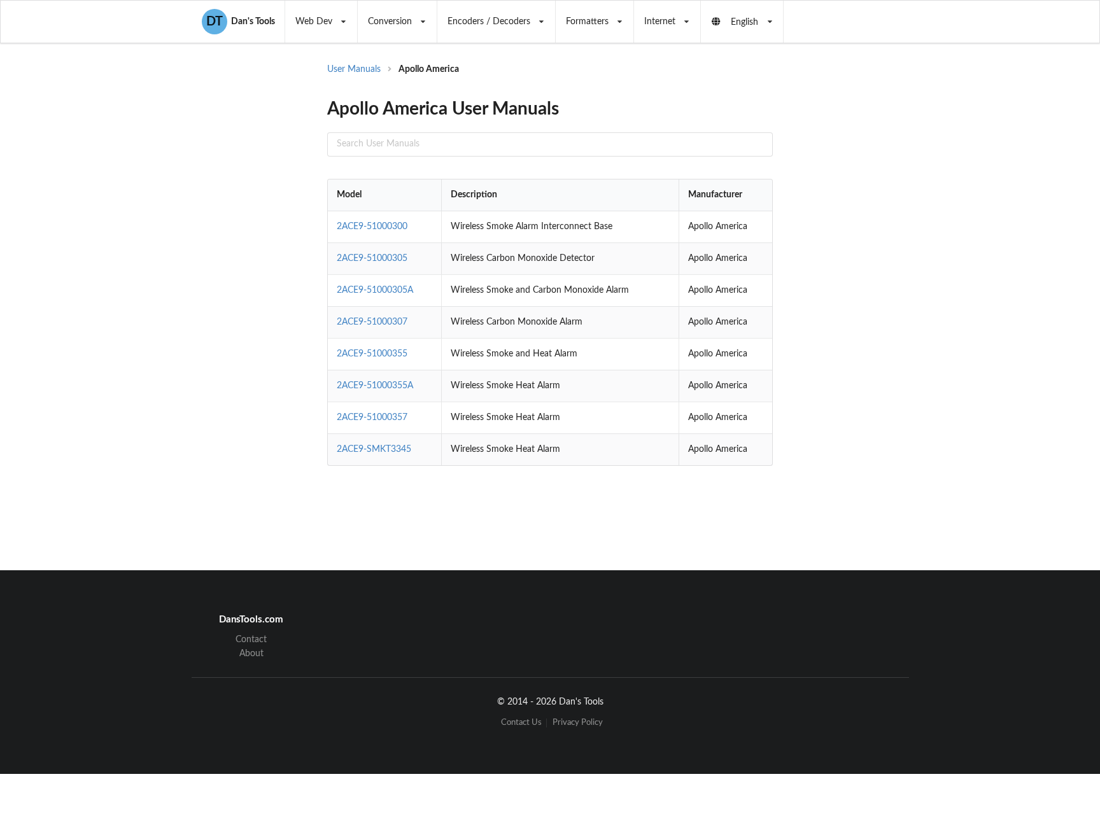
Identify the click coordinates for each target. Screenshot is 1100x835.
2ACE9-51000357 (372, 417)
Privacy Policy (578, 723)
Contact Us (521, 723)
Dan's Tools (240, 21)
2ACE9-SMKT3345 (374, 449)
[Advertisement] (877, 267)
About (251, 653)
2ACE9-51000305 (372, 258)
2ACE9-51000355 (372, 353)
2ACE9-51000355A (375, 385)
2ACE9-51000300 (372, 226)
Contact (251, 639)
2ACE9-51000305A (375, 290)
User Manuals (354, 69)
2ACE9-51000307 (372, 322)
